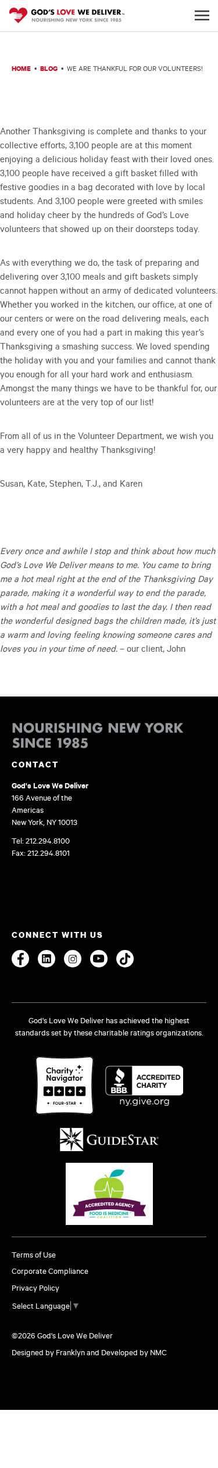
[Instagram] (72, 958)
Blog (49, 68)
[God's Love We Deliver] (67, 16)
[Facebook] (20, 958)
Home (21, 68)
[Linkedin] (46, 958)
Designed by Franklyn (48, 1352)
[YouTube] (99, 958)
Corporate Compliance (50, 1271)
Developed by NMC (134, 1352)
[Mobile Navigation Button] (202, 15)
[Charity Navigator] (64, 1086)
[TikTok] (125, 958)
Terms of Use (34, 1254)
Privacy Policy (35, 1287)
